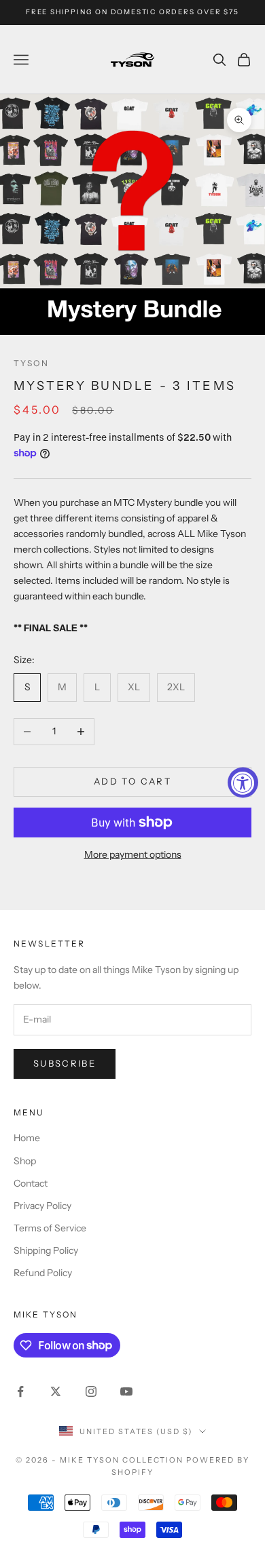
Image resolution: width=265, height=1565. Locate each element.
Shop (25, 1161)
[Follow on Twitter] (56, 1391)
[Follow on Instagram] (91, 1391)
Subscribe (64, 1063)
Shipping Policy (46, 1250)
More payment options (132, 854)
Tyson (31, 363)
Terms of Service (50, 1228)
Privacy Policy (42, 1206)
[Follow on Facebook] (20, 1391)
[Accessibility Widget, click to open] (243, 783)
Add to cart (132, 781)
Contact (31, 1183)
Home (27, 1138)
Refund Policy (43, 1273)
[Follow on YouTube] (126, 1391)
